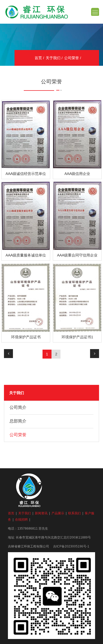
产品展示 (58, 513)
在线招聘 (21, 519)
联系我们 (74, 513)
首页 (38, 58)
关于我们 (53, 58)
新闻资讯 (41, 513)
